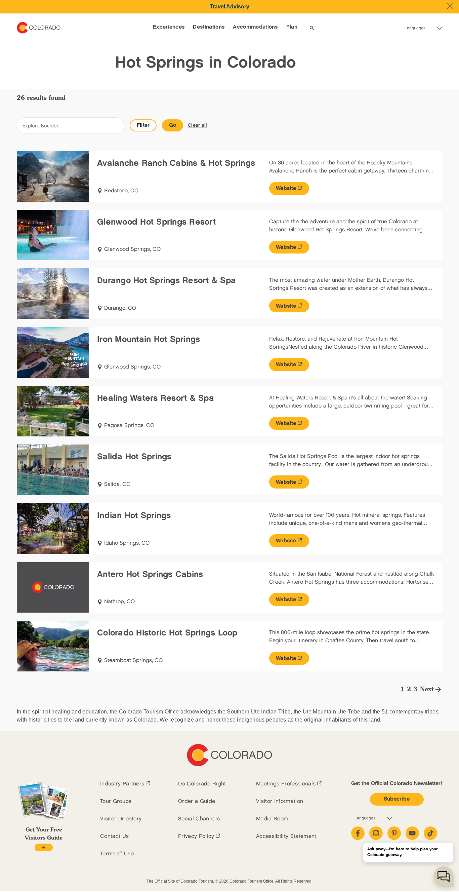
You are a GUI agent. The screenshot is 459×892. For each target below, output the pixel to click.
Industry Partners (122, 783)
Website (286, 188)
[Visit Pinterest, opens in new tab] (394, 833)
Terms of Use (117, 853)
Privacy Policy (196, 836)
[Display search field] (312, 28)
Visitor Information (279, 801)
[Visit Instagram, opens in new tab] (376, 833)
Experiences (169, 27)
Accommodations (255, 27)
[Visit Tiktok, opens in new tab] (430, 833)
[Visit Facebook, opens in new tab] (358, 833)
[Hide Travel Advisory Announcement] (450, 6)
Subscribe (397, 799)
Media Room (272, 818)
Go (172, 125)
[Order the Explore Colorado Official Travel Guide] (43, 847)
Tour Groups (116, 801)
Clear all (197, 125)
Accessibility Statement (286, 836)
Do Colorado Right (202, 783)
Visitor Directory (120, 818)
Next (427, 690)
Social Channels (199, 818)
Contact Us (114, 836)
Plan (291, 27)
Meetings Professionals (286, 783)
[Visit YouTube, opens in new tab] (412, 833)
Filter (143, 125)
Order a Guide (196, 801)
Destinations (208, 27)
